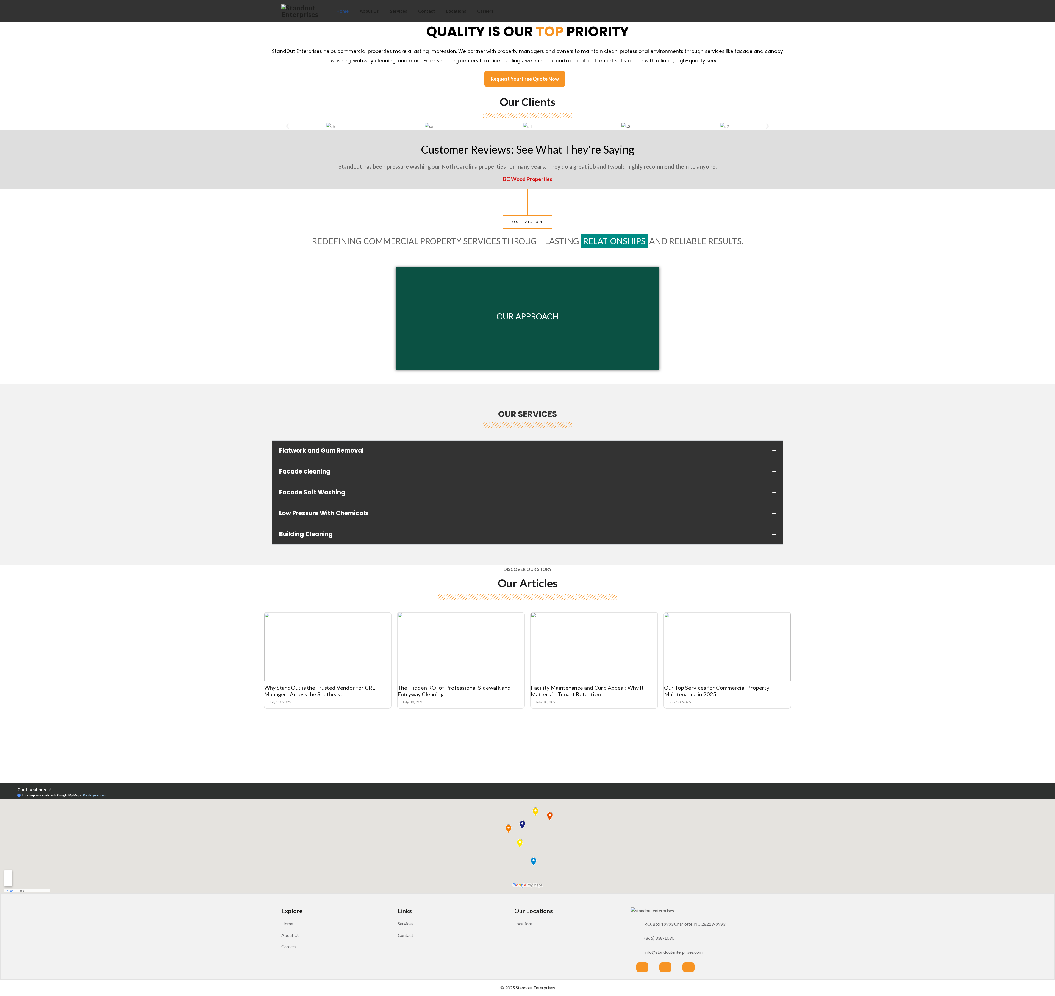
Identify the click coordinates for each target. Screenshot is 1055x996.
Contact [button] (405, 935)
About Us (369, 10)
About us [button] (290, 935)
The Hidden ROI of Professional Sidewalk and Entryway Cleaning (454, 690)
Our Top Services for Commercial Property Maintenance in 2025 (716, 690)
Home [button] (287, 923)
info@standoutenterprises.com (673, 952)
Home (342, 10)
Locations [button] (523, 923)
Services (398, 10)
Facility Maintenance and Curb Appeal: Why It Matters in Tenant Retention (587, 690)
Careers (485, 10)
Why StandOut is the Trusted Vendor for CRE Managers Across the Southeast (320, 690)
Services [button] (405, 923)
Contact (426, 10)
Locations (456, 10)
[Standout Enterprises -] (306, 11)
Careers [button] (288, 946)
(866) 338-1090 (659, 938)
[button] (287, 126)
